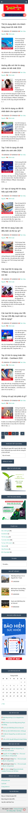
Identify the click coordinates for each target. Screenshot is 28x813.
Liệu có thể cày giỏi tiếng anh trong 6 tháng (15, 739)
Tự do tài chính (5, 540)
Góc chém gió (5, 530)
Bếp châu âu (6, 769)
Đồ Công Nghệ (5, 552)
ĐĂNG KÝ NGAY (7, 461)
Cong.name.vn (5, 786)
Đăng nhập (12, 810)
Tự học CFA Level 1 (6, 543)
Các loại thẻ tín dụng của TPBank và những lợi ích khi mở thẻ (13, 272)
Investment (4, 533)
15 (23, 433)
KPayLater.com (5, 780)
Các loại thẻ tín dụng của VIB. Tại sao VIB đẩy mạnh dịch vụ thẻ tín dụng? (13, 316)
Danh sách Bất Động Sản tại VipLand (13, 727)
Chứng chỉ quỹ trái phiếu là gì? (14, 396)
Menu (14, 2)
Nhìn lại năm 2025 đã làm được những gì (14, 731)
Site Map (19, 810)
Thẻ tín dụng (4, 537)
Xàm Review (4, 549)
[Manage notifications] (24, 809)
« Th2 (3, 704)
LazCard (3, 783)
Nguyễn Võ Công (7, 753)
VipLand (3, 546)
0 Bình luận (11, 34)
